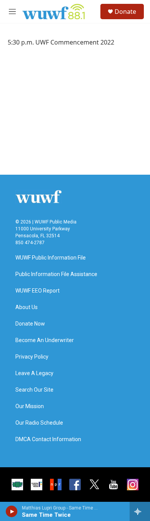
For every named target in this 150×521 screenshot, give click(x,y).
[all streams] (140, 511)
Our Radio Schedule (39, 423)
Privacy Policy (31, 357)
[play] (12, 511)
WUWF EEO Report (37, 291)
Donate (125, 11)
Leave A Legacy (34, 373)
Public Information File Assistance (56, 274)
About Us (26, 307)
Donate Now (30, 324)
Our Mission (29, 406)
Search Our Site (34, 390)
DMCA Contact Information (48, 439)
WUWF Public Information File (50, 258)
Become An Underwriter (44, 340)
